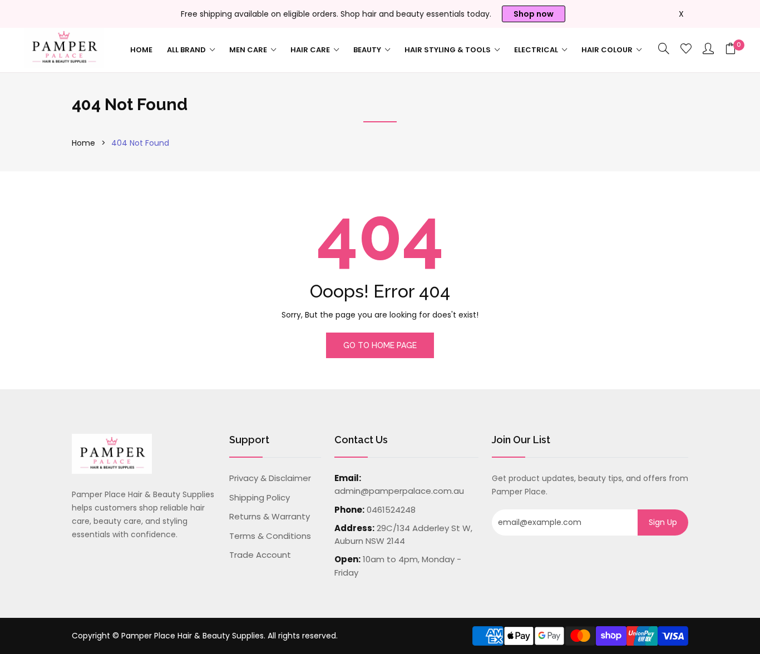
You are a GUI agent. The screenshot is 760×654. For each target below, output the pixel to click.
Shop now (534, 13)
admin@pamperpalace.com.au (399, 491)
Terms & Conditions (270, 536)
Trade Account (260, 555)
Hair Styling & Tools (448, 49)
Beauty (368, 49)
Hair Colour (607, 49)
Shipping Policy (259, 497)
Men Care (249, 49)
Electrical (537, 49)
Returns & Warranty (269, 516)
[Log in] (708, 49)
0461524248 (391, 510)
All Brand (187, 49)
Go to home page (380, 345)
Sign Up (663, 522)
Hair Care (311, 49)
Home (141, 49)
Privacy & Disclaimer (270, 478)
